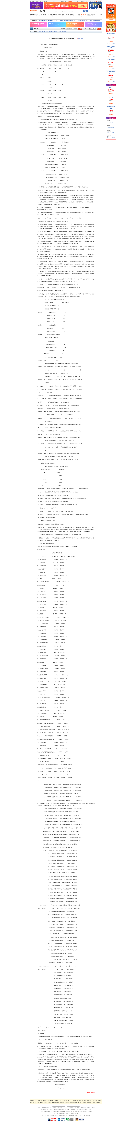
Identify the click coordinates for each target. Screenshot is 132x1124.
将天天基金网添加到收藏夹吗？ (73, 1106)
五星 (101, 16)
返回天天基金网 (64, 1)
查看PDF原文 (81, 38)
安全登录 (37, 1)
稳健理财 (93, 14)
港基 (48, 14)
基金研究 (67, 16)
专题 (79, 14)
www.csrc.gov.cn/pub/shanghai (72, 1113)
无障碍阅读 (92, 1)
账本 (63, 16)
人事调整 (59, 31)
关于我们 (38, 1107)
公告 (48, 16)
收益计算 (59, 16)
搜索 (85, 11)
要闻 (71, 14)
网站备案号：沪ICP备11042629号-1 (82, 1115)
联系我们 (55, 1107)
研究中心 (49, 1107)
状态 (44, 16)
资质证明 (44, 1107)
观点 (73, 14)
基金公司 (95, 11)
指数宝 (97, 14)
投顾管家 (40, 14)
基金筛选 (55, 16)
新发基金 (40, 16)
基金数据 (32, 14)
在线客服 (88, 1107)
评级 (51, 14)
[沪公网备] (79, 1119)
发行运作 (46, 31)
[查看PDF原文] (91, 1092)
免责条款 (65, 1107)
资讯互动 (67, 14)
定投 (46, 14)
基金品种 (36, 16)
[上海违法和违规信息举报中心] (70, 1119)
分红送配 (50, 31)
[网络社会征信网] (61, 1119)
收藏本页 (99, 11)
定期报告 (55, 31)
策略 (71, 16)
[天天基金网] (34, 11)
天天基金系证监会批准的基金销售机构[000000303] (54, 1111)
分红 (46, 16)
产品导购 (76, 1)
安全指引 (60, 1107)
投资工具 (55, 14)
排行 (44, 14)
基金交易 (70, 1)
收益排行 (93, 16)
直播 (79, 16)
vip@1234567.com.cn (63, 1109)
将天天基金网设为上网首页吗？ (58, 1106)
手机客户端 (52, 1)
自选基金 (82, 1)
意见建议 (83, 1107)
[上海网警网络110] (52, 1119)
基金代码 (91, 11)
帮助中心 (87, 1)
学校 (76, 14)
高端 (101, 14)
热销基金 (97, 16)
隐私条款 (71, 1107)
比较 (63, 14)
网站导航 (99, 1)
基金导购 (89, 16)
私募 (51, 16)
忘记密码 (46, 1)
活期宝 (88, 14)
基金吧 (76, 16)
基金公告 (43, 11)
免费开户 (41, 1)
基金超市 (84, 16)
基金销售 (64, 31)
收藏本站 (32, 1)
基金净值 (36, 14)
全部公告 (41, 31)
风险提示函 (77, 1107)
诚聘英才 (93, 1107)
